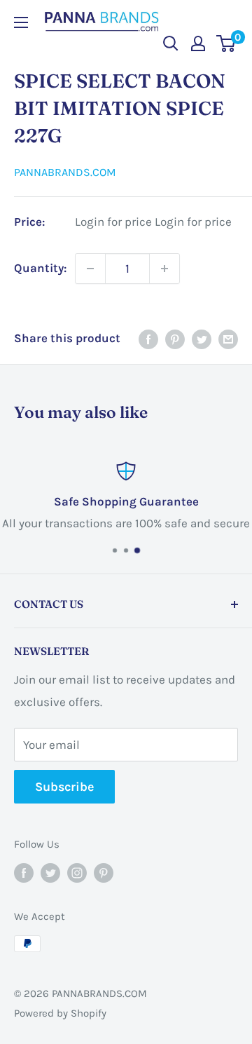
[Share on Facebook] (148, 338)
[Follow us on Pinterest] (103, 872)
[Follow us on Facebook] (24, 872)
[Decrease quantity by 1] (90, 268)
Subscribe (64, 786)
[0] (226, 43)
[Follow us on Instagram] (77, 872)
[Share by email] (228, 338)
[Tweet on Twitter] (201, 338)
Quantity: (40, 268)
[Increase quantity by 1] (164, 268)
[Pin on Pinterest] (175, 338)
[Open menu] (21, 22)
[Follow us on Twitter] (50, 872)
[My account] (198, 43)
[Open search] (170, 43)
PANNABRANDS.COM (65, 172)
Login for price (113, 222)
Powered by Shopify (60, 1013)
